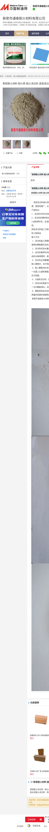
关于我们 (20, 826)
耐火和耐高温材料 (19, 76)
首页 (1, 76)
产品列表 (8, 76)
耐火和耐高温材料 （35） (11, 173)
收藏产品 (9, 153)
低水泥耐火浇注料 (37, 792)
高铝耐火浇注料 (36, 789)
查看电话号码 (11, 191)
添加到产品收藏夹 (9, 234)
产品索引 (6, 231)
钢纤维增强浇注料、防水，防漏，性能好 (17, 67)
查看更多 (13, 202)
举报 (20, 153)
